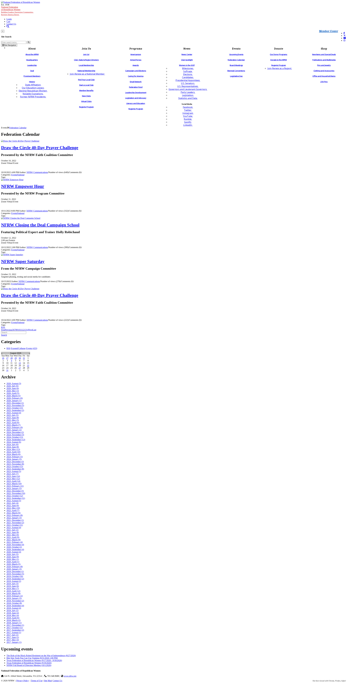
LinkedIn (188, 125)
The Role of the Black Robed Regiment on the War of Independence (41, 655)
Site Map (48, 680)
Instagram (188, 113)
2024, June (13, 447)
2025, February (15, 427)
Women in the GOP (187, 65)
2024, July (12, 444)
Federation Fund (135, 87)
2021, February (15, 542)
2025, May (13, 420)
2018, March (13, 620)
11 (21, 330)
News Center (186, 54)
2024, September (16, 439)
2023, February (15, 486)
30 (20, 358)
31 (24, 358)
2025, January (14, 430)
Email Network (136, 81)
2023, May (13, 479)
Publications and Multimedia (324, 60)
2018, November (15, 601)
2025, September (15, 410)
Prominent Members (32, 76)
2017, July (12, 635)
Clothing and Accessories (324, 70)
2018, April (13, 618)
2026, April (13, 393)
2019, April (13, 591)
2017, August (14, 632)
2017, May (13, 640)
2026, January (14, 400)
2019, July (12, 584)
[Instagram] (344, 40)
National (20, 175)
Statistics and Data (188, 98)
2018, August (14, 608)
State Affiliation (33, 84)
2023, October (15, 466)
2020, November (15, 544)
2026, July (12, 386)
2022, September (16, 498)
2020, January (14, 569)
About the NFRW (32, 54)
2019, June (13, 586)
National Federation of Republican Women (17, 11)
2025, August (14, 413)
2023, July (12, 474)
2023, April (13, 481)
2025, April (13, 422)
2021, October (15, 525)
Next (30, 330)
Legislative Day (236, 76)
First (3, 330)
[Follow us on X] (344, 35)
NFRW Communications (37, 172)
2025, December (15, 403)
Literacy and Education (135, 103)
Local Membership (86, 65)
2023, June (13, 476)
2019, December (15, 571)
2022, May (13, 508)
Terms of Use (36, 680)
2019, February (15, 596)
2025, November (15, 405)
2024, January (14, 459)
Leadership (32, 65)
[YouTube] (344, 38)
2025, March (13, 425)
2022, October (15, 496)
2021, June (13, 532)
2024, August (14, 442)
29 (16, 358)
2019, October (15, 576)
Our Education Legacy (33, 87)
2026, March (13, 396)
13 (25, 330)
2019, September (15, 579)
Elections (188, 74)
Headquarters (32, 60)
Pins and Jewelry (324, 65)
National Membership (86, 70)
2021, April (13, 537)
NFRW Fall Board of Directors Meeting (29, 665)
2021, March (13, 540)
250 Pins (324, 81)
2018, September (15, 605)
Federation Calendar (236, 60)
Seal (32, 70)
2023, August (14, 471)
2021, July (12, 530)
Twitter (188, 110)
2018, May (13, 615)
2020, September (15, 549)
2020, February (15, 566)
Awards (136, 65)
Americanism (135, 54)
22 (28, 365)
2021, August (14, 527)
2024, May (13, 449)
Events (14, 175)
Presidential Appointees (188, 80)
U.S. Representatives (188, 86)
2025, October (15, 408)
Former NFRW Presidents (33, 96)
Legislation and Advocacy (135, 98)
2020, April (13, 562)
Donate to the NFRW (278, 60)
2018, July (12, 610)
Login (9, 19)
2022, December (15, 491)
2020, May (13, 559)
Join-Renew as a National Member (87, 73)
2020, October (14, 547)
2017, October (15, 627)
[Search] (29, 42)
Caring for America (135, 76)
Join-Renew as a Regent (279, 68)
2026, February (15, 398)
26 (3, 358)
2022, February (15, 515)
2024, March (13, 454)
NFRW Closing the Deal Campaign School (40, 224)
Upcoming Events (236, 54)
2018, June (13, 613)
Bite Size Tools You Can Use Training (32, 658)
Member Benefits (86, 90)
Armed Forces (135, 60)
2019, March (13, 593)
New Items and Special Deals (324, 54)
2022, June (13, 505)
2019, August (14, 581)
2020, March (13, 564)
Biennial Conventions (236, 70)
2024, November (15, 435)
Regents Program (86, 107)
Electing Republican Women (33, 90)
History (32, 81)
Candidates (188, 77)
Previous (8, 330)
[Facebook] (344, 33)
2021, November (15, 522)
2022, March (13, 513)
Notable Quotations (33, 93)
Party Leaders (188, 92)
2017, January (14, 642)
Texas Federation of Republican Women (34, 660)
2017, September (15, 630)
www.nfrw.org (70, 676)
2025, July (12, 415)
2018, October (14, 603)
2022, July (12, 503)
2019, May (13, 588)
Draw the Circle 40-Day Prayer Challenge (39, 147)
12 (23, 330)
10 (19, 330)
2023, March (14, 483)
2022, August (14, 501)
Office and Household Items (323, 76)
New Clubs (86, 96)
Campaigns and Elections (135, 70)
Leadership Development (135, 92)
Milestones (188, 68)
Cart (8, 21)
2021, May (13, 535)
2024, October (15, 437)
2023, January (14, 488)
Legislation (188, 95)
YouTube (188, 116)
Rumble (188, 119)
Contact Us (11, 24)
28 (11, 358)
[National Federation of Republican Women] (20, 2)
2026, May (13, 391)
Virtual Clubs (86, 101)
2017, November (15, 625)
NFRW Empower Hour (22, 186)
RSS (3, 327)
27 (7, 358)
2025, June (13, 417)
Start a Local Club (86, 85)
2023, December (15, 461)
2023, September (15, 469)
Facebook (188, 107)
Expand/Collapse (18, 348)
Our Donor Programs (278, 54)
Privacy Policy (22, 680)
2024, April (13, 452)
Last (34, 330)
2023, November (15, 464)
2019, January (14, 598)
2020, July (12, 554)
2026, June (13, 388)
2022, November (16, 493)
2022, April (13, 510)
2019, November (15, 574)
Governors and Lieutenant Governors (188, 89)
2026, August (14, 383)
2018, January (14, 623)
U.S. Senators (188, 83)
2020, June (13, 557)
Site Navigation (10, 45)
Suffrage (188, 71)
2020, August (14, 552)
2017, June (13, 637)
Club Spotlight (187, 60)
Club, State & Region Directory (86, 60)
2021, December (15, 520)
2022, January (14, 518)
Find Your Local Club (86, 79)
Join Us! (86, 54)
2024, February (15, 457)
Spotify (188, 122)
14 (27, 330)
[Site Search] (8, 26)
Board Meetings (236, 65)
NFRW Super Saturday (22, 261)
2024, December (15, 432)
